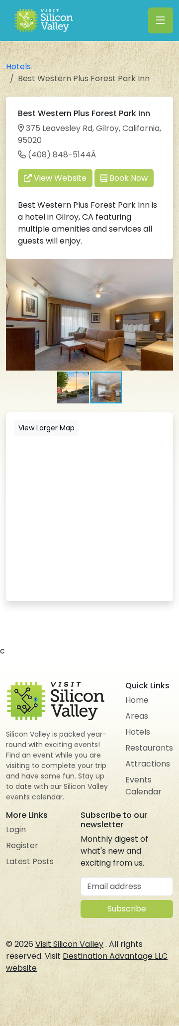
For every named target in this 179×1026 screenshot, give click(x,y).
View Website (59, 178)
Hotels (18, 66)
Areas (136, 716)
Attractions (147, 764)
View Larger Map (46, 428)
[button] (164, 268)
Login (16, 829)
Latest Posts (30, 861)
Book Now (127, 178)
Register (22, 845)
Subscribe (126, 908)
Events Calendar (143, 785)
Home (137, 700)
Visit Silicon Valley (69, 944)
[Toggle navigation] (160, 20)
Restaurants (149, 748)
